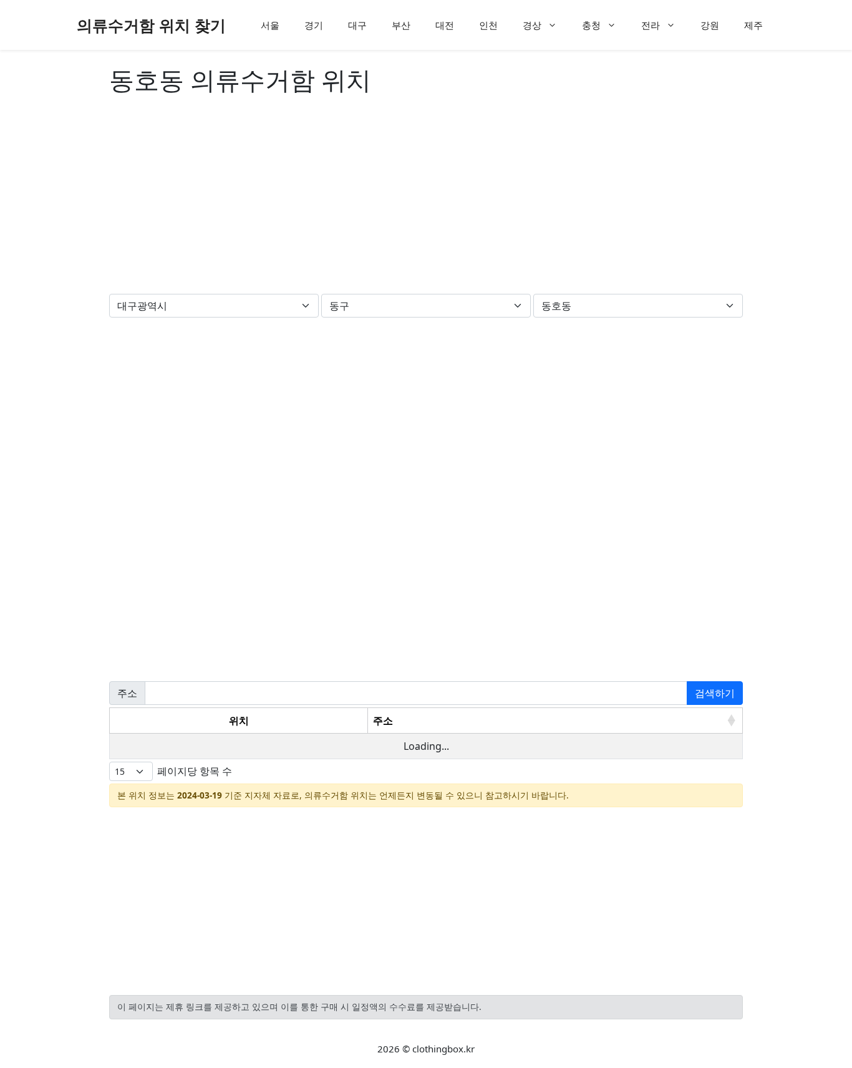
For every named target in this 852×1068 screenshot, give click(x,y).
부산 (401, 25)
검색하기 (715, 693)
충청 (591, 25)
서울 (270, 25)
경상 (532, 25)
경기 (313, 25)
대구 (357, 25)
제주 (753, 25)
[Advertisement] (426, 197)
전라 (650, 25)
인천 (488, 25)
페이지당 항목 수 (194, 771)
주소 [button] (383, 720)
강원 (709, 25)
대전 (444, 25)
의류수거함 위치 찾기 (151, 25)
